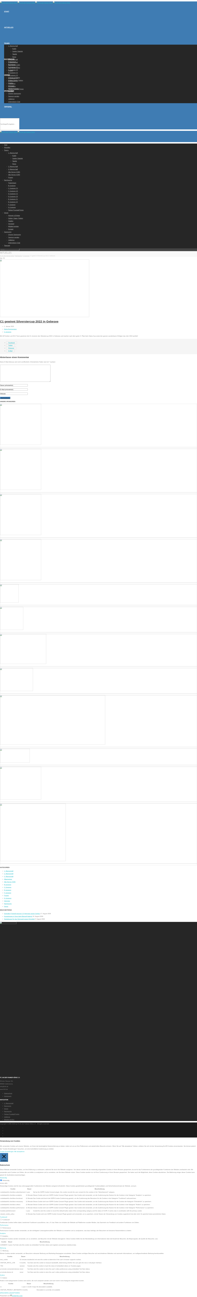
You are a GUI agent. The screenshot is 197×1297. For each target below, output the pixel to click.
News (14, 57)
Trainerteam (12, 62)
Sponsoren (9, 91)
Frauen (10, 177)
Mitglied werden (13, 88)
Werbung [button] (3, 1248)
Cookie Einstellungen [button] (7, 1151)
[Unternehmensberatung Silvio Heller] (15, 762)
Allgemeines (8, 879)
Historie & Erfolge (14, 78)
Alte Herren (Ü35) (14, 172)
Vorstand (11, 86)
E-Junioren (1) (13, 199)
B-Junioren (11, 64)
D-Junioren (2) (13, 75)
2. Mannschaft (13, 166)
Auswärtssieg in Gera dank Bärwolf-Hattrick (18, 916)
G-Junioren (12, 207)
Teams (7, 43)
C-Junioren (7, 332)
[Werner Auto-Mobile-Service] (20, 799)
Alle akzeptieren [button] (19, 1151)
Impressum (7, 1096)
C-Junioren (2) (13, 70)
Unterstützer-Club (14, 102)
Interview (7, 901)
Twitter (10, 345)
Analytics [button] (3, 1233)
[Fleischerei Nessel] (23, 663)
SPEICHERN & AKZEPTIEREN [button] (10, 1293)
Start (6, 11)
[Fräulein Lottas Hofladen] (33, 860)
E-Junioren (7, 890)
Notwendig (5, 1180)
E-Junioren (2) (13, 202)
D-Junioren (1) (13, 73)
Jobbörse (11, 99)
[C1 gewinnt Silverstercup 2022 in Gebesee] (44, 316)
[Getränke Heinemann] (20, 444)
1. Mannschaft (13, 46)
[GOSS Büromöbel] (20, 534)
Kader (14, 49)
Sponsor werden (13, 96)
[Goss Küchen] (11, 629)
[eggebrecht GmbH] (20, 579)
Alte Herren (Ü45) (14, 175)
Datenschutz (8, 1093)
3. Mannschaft (13, 169)
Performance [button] (4, 1225)
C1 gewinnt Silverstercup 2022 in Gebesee (29, 321)
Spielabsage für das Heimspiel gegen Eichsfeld (19, 919)
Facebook (11, 342)
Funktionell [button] (3, 1217)
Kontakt (10, 229)
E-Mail (10, 351)
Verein (7, 75)
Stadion (10, 83)
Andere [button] (2, 1275)
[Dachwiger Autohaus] (52, 744)
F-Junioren (11, 205)
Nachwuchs (9, 59)
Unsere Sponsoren (14, 93)
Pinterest (11, 348)
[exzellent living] (16, 690)
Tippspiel (8, 107)
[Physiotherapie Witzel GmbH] (9, 602)
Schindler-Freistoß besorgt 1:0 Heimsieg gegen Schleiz (22, 913)
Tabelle (14, 54)
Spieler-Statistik (17, 51)
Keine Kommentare (10, 329)
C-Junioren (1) (13, 67)
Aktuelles (8, 27)
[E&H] (20, 489)
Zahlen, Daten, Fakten (15, 80)
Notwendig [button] (3, 1178)
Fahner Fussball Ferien (16, 210)
